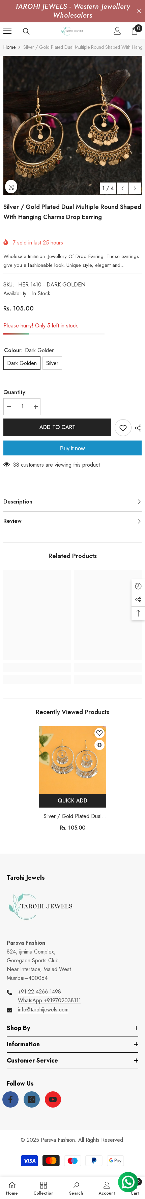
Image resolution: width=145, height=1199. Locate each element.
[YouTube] (53, 1099)
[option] (72, 125)
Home (9, 47)
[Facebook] (10, 1099)
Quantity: (15, 392)
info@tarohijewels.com (43, 1009)
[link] (37, 667)
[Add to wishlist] (123, 427)
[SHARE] (137, 428)
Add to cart (57, 427)
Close (139, 11)
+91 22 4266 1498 (39, 991)
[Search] (26, 31)
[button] (122, 188)
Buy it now (72, 448)
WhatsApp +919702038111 (49, 1000)
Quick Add (72, 801)
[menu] (7, 31)
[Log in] (117, 31)
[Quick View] (99, 745)
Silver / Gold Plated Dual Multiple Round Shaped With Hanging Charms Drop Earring (72, 816)
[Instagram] (32, 1099)
